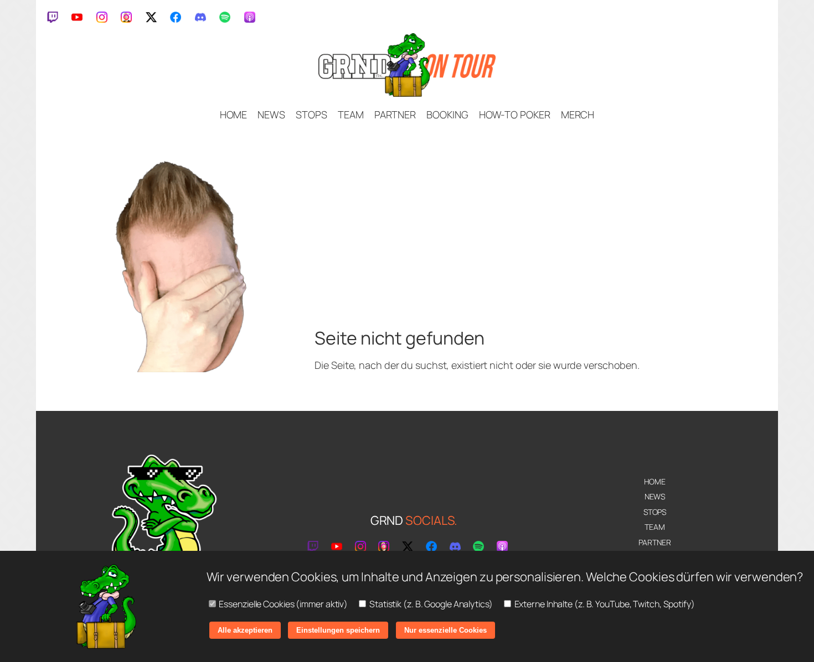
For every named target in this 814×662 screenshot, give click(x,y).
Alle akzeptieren (245, 630)
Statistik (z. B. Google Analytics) (430, 604)
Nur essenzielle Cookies (445, 630)
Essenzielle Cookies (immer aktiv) (283, 604)
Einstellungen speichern (338, 630)
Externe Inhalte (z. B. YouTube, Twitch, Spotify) (604, 604)
